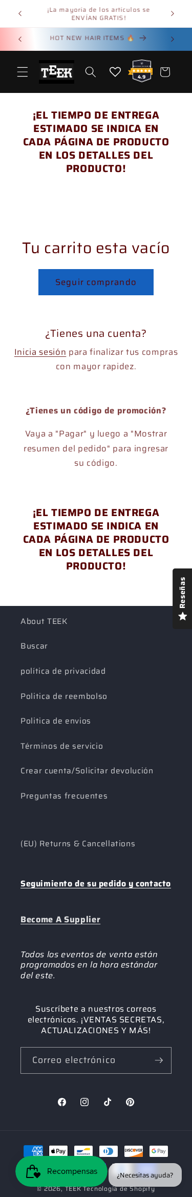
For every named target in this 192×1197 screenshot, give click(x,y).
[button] (22, 72)
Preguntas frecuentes (64, 796)
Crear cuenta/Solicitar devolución (87, 771)
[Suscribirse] (158, 1060)
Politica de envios (55, 721)
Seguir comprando (96, 282)
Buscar (34, 646)
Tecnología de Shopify (119, 1188)
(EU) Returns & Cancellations (77, 844)
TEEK (73, 1188)
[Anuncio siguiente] (172, 14)
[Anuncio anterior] (20, 14)
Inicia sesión (40, 351)
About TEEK (44, 621)
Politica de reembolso (64, 696)
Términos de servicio (61, 746)
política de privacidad (63, 671)
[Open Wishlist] (115, 72)
